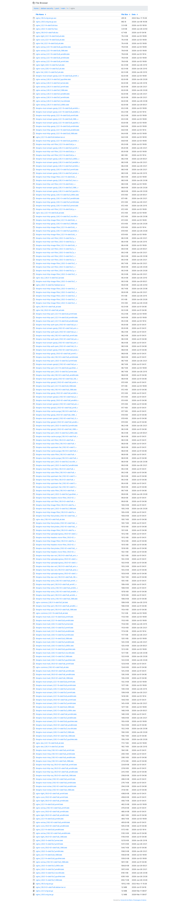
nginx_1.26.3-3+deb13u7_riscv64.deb (50, 873)
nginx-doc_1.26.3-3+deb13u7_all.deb (50, 278)
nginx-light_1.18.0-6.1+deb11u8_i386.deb (51, 837)
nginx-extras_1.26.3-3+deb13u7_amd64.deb (53, 94)
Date (134, 14)
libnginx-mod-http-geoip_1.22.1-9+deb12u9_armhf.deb (57, 115)
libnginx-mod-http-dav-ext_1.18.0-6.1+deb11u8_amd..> (57, 570)
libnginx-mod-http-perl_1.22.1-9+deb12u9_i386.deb (56, 386)
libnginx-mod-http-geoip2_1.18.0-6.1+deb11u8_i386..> (57, 429)
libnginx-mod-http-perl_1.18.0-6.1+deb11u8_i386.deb (56, 610)
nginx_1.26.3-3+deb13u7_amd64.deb (50, 869)
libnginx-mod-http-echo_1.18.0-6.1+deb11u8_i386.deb (57, 599)
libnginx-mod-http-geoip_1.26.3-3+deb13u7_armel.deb (57, 206)
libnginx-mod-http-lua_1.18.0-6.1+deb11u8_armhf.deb (56, 765)
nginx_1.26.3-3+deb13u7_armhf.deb (49, 844)
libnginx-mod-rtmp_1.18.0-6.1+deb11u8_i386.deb (55, 761)
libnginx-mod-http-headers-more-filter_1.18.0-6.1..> (56, 498)
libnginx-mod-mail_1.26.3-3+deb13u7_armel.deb (54, 624)
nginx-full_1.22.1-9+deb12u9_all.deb (50, 43)
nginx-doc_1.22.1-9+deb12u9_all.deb (50, 213)
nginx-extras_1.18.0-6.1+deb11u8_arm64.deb (53, 822)
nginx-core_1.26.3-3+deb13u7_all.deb (50, 69)
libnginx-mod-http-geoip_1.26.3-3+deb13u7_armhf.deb (57, 169)
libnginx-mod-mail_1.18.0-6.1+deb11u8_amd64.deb (55, 674)
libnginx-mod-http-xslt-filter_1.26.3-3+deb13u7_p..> (56, 270)
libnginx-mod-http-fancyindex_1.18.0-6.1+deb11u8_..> (56, 516)
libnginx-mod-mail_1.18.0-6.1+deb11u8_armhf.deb (55, 664)
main (63, 8)
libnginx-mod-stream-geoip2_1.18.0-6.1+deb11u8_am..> (57, 404)
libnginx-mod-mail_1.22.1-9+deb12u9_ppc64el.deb (55, 649)
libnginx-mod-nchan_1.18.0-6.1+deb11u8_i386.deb (55, 790)
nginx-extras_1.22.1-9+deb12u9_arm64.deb (52, 58)
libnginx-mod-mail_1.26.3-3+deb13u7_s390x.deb (55, 646)
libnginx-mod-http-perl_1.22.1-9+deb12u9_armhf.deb (56, 314)
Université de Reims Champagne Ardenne (133, 900)
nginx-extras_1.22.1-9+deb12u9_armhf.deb (52, 61)
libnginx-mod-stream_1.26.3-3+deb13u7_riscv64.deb (56, 728)
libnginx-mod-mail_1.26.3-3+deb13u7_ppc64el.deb (55, 660)
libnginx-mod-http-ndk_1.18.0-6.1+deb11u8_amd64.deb (57, 375)
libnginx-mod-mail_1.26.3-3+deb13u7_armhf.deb (54, 628)
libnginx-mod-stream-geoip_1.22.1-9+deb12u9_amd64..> (58, 112)
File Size (124, 14)
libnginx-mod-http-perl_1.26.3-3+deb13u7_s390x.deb (56, 433)
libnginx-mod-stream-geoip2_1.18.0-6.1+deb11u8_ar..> (57, 364)
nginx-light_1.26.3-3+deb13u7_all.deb (50, 65)
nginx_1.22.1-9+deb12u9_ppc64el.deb (50, 858)
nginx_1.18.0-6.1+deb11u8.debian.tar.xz (51, 887)
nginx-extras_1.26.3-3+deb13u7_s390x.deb (52, 105)
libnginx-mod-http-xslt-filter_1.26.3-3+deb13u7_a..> (56, 238)
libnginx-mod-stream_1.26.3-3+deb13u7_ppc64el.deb (56, 739)
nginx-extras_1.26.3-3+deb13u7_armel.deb (52, 83)
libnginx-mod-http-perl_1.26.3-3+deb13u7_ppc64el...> (57, 494)
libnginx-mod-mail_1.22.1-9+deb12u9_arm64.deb (55, 620)
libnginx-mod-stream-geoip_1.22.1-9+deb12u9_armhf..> (57, 76)
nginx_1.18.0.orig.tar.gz (44, 884)
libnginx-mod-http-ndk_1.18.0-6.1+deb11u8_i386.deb (56, 390)
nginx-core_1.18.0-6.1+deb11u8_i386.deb (51, 848)
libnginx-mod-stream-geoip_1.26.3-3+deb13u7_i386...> (57, 188)
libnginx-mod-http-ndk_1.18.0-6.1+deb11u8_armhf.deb (57, 335)
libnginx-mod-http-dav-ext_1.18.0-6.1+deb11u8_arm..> (57, 555)
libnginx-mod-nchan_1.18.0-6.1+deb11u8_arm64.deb (56, 783)
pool (57, 8)
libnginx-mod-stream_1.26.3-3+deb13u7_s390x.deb (56, 710)
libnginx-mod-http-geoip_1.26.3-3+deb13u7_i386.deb (56, 224)
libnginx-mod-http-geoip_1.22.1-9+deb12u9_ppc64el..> (57, 141)
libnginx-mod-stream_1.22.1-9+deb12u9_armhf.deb (55, 682)
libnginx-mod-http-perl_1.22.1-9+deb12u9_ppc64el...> (57, 368)
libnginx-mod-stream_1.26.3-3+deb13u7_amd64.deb (56, 718)
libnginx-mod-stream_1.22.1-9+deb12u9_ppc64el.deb (56, 721)
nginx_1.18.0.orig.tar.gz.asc (46, 18)
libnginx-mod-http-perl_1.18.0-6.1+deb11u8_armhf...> (56, 584)
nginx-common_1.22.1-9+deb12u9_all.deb (52, 613)
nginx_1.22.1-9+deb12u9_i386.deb (49, 855)
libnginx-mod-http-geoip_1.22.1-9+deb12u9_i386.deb (56, 133)
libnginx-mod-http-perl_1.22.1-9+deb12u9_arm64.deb (57, 317)
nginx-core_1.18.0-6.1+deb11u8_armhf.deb (52, 797)
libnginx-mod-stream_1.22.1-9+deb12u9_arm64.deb (56, 685)
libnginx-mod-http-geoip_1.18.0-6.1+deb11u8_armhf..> (57, 353)
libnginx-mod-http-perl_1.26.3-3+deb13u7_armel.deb (56, 372)
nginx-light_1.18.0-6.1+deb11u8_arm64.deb (52, 801)
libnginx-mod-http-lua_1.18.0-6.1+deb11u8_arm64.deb (56, 768)
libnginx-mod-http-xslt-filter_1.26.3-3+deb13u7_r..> (56, 256)
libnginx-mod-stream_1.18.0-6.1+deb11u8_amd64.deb (56, 725)
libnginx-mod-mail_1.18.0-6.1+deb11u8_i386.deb (54, 678)
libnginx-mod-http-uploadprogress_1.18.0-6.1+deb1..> (57, 534)
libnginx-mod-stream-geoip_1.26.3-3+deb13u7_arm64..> (58, 166)
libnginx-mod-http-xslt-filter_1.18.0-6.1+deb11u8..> (55, 440)
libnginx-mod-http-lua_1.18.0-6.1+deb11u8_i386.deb (56, 775)
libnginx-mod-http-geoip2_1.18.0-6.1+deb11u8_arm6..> (57, 408)
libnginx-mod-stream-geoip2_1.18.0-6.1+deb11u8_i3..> (57, 418)
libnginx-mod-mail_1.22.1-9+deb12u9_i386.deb (54, 638)
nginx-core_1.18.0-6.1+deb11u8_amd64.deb (52, 826)
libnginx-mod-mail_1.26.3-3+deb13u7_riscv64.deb (55, 653)
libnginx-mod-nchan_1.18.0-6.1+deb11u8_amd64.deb (56, 786)
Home (36, 8)
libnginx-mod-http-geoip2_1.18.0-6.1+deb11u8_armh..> (57, 382)
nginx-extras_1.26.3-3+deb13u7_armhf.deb (52, 87)
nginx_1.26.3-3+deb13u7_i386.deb (49, 880)
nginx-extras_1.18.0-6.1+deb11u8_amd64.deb (53, 833)
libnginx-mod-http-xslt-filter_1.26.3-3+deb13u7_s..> (56, 249)
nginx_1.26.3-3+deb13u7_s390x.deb (49, 866)
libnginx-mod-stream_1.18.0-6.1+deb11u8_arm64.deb (56, 714)
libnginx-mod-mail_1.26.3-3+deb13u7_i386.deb (54, 656)
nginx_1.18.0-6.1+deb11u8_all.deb (48, 307)
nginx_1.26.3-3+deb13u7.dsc (47, 29)
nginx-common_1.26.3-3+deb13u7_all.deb (52, 602)
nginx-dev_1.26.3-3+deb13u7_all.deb (50, 747)
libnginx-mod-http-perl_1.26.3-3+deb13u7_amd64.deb (57, 465)
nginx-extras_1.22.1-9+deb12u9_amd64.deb (53, 54)
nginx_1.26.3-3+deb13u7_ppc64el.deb (50, 876)
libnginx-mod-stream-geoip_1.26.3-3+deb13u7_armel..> (57, 173)
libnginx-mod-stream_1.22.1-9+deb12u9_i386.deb (55, 707)
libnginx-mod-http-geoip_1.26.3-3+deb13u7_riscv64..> (57, 216)
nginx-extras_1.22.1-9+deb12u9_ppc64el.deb (53, 47)
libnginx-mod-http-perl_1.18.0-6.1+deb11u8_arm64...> (56, 595)
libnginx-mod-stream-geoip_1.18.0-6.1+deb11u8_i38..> (57, 379)
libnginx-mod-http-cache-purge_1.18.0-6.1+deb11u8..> (57, 411)
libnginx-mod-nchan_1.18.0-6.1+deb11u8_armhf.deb (55, 779)
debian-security (47, 8)
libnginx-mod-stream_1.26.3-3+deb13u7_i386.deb (55, 732)
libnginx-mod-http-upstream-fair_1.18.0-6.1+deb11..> (56, 447)
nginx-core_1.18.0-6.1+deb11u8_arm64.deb (52, 811)
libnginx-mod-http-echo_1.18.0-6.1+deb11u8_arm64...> (57, 588)
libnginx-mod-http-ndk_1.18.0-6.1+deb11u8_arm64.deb (57, 357)
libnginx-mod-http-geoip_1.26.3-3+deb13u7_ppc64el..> (57, 231)
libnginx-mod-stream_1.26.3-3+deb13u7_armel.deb (55, 689)
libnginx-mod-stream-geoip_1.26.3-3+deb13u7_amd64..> (58, 162)
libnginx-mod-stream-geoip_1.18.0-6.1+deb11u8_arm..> (57, 328)
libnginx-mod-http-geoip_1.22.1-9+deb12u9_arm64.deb (57, 126)
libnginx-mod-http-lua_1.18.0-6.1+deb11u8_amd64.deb (57, 772)
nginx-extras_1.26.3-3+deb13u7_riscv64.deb (53, 101)
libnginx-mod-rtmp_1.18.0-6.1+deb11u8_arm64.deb (55, 754)
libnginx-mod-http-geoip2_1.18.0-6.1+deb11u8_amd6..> (57, 422)
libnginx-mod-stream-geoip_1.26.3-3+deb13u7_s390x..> (57, 159)
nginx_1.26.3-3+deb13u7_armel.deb (49, 840)
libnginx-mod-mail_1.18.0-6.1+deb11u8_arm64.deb (55, 671)
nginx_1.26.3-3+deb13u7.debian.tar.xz (50, 285)
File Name (40, 14)
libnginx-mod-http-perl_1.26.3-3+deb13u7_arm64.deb (57, 426)
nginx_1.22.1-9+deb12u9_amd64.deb (50, 830)
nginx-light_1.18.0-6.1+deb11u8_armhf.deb (52, 793)
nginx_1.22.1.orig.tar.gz (44, 891)
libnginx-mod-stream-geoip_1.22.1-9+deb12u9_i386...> (57, 119)
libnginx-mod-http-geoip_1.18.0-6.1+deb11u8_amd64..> (57, 400)
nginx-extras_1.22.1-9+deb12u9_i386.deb (52, 51)
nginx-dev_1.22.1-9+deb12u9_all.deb (50, 743)
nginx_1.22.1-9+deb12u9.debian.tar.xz (50, 137)
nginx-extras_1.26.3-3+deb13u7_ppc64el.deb (53, 79)
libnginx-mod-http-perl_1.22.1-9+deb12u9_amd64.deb (57, 321)
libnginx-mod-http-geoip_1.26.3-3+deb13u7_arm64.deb (57, 202)
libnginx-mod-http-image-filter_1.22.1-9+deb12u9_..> (56, 177)
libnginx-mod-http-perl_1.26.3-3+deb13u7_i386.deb (56, 509)
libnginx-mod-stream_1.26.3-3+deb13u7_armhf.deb (55, 692)
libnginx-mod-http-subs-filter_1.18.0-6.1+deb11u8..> (56, 444)
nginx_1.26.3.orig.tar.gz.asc (46, 22)
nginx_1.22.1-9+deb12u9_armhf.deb (49, 804)
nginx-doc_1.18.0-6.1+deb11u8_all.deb (50, 519)
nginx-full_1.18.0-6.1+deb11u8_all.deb (50, 310)
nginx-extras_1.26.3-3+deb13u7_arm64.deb (52, 97)
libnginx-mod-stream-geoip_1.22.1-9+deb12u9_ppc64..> (58, 123)
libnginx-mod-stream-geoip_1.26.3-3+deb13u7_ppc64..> (58, 191)
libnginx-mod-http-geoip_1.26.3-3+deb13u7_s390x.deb (57, 195)
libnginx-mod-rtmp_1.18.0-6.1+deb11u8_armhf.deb (55, 750)
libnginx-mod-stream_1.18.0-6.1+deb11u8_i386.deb (55, 736)
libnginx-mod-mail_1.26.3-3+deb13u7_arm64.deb (55, 635)
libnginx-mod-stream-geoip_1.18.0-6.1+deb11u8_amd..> (57, 350)
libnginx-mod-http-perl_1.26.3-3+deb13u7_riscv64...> (56, 462)
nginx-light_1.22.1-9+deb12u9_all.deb (50, 36)
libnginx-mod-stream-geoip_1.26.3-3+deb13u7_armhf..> (57, 148)
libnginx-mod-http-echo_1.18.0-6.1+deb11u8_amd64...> (57, 591)
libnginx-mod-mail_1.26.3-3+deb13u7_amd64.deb (55, 642)
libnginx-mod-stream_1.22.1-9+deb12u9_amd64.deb (56, 696)
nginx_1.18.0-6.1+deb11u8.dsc (47, 32)
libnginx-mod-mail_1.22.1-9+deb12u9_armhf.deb (54, 617)
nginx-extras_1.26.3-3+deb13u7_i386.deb (52, 90)
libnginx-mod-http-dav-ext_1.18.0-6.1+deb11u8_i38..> (56, 577)
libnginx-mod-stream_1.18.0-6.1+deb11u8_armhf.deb (56, 700)
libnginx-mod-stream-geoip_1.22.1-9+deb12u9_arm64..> (58, 108)
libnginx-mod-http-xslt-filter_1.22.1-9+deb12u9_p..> (56, 209)
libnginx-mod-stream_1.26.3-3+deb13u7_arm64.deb (56, 703)
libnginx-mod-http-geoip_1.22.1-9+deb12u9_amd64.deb (57, 130)
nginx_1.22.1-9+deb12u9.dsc (47, 25)
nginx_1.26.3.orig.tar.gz (45, 894)
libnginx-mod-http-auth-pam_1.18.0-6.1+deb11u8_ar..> (57, 325)
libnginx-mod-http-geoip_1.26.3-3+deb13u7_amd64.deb (57, 198)
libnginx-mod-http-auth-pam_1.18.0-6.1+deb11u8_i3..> (57, 346)
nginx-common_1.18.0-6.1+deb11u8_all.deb (52, 667)
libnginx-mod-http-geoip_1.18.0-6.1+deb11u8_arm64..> (57, 393)
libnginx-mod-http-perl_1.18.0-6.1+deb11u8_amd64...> (57, 606)
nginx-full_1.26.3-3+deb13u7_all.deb (50, 72)
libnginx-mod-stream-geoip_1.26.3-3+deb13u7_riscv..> (57, 180)
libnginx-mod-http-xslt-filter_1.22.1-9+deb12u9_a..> (56, 144)
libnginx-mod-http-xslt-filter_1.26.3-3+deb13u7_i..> (56, 267)
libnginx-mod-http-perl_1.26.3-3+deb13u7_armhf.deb (56, 361)
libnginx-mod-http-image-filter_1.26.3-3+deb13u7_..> (56, 263)
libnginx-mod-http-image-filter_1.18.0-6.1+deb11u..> (56, 505)
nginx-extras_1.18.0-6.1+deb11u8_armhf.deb (52, 808)
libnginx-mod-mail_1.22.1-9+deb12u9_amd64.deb (55, 631)
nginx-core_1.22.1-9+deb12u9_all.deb (50, 40)
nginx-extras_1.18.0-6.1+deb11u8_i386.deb (52, 862)
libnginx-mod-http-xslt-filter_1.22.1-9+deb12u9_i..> (56, 184)
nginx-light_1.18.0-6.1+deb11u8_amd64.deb (52, 815)
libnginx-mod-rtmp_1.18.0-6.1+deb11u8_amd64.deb (55, 757)
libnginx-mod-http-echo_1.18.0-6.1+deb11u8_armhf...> (56, 581)
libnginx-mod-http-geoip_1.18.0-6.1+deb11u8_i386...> (56, 415)
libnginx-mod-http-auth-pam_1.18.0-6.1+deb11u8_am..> (57, 339)
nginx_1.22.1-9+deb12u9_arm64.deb (50, 819)
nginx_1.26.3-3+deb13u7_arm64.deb (50, 851)
